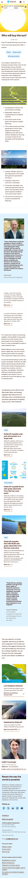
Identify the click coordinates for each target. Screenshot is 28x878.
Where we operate (7, 819)
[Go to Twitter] (8, 808)
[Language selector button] (20, 2)
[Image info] (24, 165)
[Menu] (2, 2)
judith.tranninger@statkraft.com (16, 769)
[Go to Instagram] (17, 808)
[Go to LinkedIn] (13, 808)
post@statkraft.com (12, 839)
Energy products (14, 56)
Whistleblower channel (9, 860)
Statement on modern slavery (11, 865)
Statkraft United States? (19, 7)
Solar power (17, 52)
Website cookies (7, 846)
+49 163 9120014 (13, 766)
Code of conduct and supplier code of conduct (13, 868)
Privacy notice (6, 849)
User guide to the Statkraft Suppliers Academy (13, 873)
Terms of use (6, 851)
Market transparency (8, 862)
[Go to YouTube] (22, 808)
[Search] (24, 2)
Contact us (5, 815)
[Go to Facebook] (4, 808)
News (9, 52)
